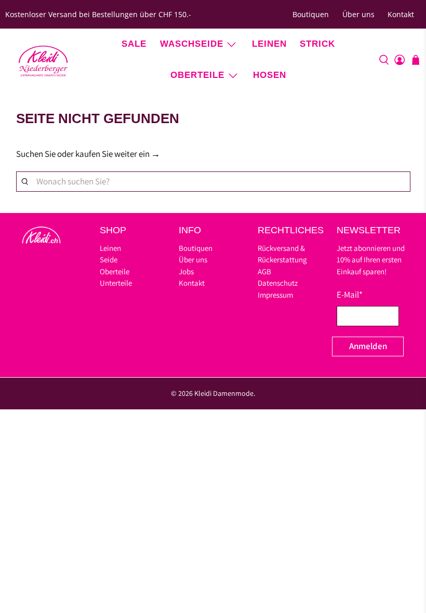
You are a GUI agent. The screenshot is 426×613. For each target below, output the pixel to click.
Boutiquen (310, 14)
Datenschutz (278, 283)
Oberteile (197, 75)
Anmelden (368, 346)
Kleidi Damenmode (224, 393)
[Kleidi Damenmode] (43, 59)
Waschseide (191, 44)
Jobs (186, 271)
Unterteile (116, 283)
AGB (264, 271)
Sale (134, 44)
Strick (317, 44)
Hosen (269, 75)
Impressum (275, 295)
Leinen (269, 44)
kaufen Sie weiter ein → (117, 153)
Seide (108, 259)
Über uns (358, 14)
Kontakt (401, 14)
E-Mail (350, 294)
